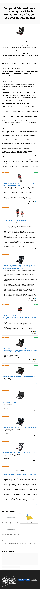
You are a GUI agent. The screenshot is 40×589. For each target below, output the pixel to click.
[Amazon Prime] (35, 201)
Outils (4, 540)
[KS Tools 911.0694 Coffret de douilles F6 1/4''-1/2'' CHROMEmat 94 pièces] (20, 422)
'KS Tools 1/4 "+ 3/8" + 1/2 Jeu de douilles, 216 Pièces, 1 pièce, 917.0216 (19, 452)
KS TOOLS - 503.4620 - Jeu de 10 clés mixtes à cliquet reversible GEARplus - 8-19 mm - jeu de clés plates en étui (20, 184)
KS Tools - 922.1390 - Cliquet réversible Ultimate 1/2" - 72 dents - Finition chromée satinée (19, 475)
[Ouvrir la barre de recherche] (1, 1)
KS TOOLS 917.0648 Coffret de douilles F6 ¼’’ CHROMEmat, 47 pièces (19, 376)
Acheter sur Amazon (33, 203)
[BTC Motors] (20, 1)
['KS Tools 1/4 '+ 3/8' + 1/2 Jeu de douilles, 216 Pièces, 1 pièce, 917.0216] (20, 447)
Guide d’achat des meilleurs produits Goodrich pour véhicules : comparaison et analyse (20, 542)
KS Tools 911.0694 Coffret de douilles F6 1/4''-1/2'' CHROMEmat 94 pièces (20, 427)
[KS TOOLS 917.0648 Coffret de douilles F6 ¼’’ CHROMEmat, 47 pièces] (20, 371)
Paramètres (34, 579)
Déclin (28, 579)
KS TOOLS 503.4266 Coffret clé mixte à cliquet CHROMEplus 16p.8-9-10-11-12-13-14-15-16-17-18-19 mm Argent (19, 401)
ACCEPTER (21, 579)
